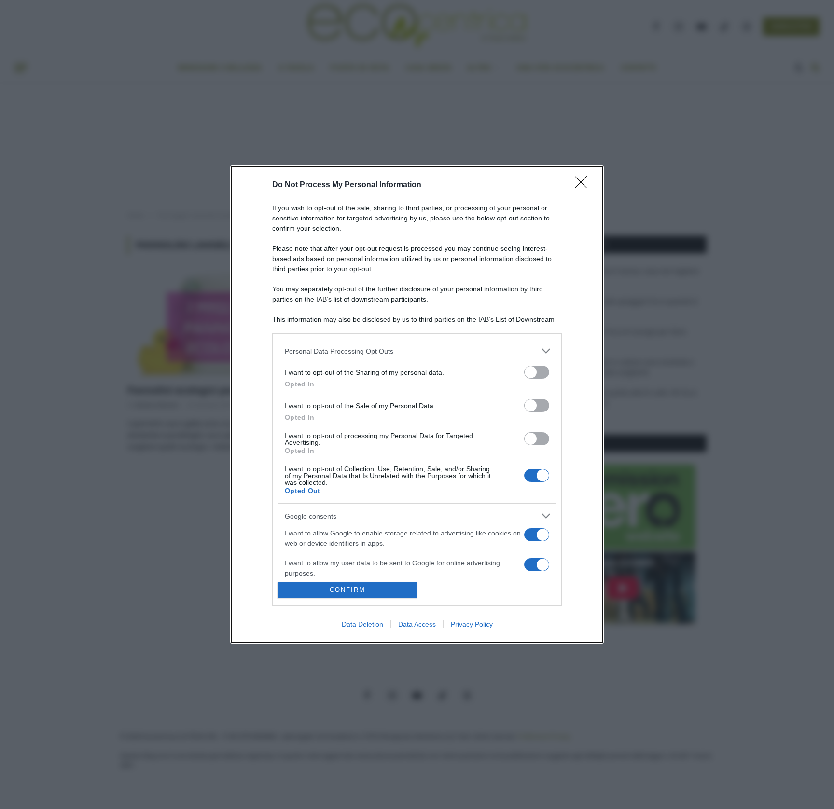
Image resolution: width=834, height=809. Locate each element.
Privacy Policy (472, 624)
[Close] (584, 185)
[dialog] (417, 404)
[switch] (536, 372)
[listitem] (417, 351)
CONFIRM (347, 589)
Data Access (417, 624)
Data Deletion (362, 624)
